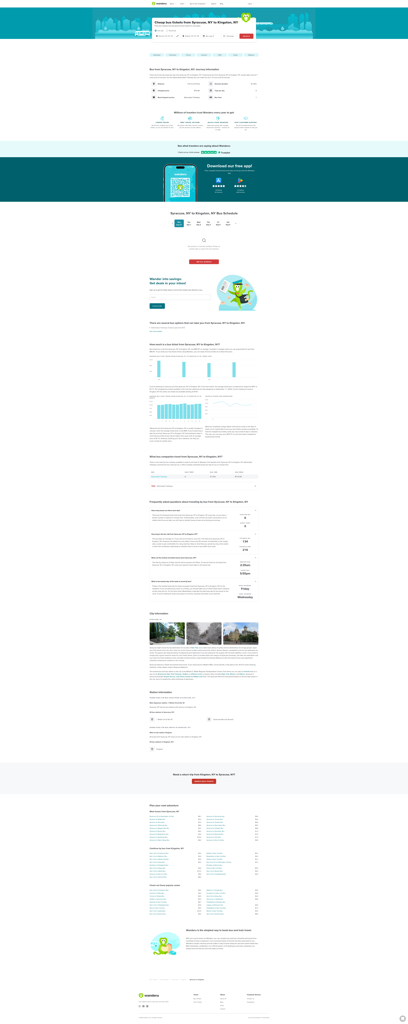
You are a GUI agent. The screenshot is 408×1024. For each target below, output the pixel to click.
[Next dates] (236, 223)
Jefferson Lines (196, 674)
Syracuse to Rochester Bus (216, 831)
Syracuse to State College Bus (159, 840)
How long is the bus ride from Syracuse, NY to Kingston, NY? (174, 534)
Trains (182, 4)
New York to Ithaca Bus (157, 862)
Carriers (204, 55)
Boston (232, 674)
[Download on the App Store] (218, 180)
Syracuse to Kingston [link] (197, 979)
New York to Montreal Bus (158, 877)
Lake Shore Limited (183, 676)
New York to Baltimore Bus (158, 856)
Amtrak (247, 671)
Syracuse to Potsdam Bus (215, 828)
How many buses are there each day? (165, 510)
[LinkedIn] (147, 1006)
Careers (222, 1009)
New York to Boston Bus (215, 871)
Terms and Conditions (254, 1017)
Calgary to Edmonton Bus (215, 905)
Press (222, 1005)
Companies (250, 1002)
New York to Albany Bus (158, 868)
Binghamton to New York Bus (216, 856)
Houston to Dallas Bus (157, 893)
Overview (172, 55)
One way (160, 31)
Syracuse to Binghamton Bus (159, 834)
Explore (213, 4)
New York (194, 648)
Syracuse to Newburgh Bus (159, 837)
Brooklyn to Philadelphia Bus (159, 865)
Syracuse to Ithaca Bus (157, 822)
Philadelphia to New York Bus (216, 908)
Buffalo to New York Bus (215, 853)
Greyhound (162, 674)
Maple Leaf (198, 676)
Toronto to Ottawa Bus (157, 896)
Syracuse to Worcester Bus (216, 816)
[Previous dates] (172, 223)
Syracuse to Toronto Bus (215, 819)
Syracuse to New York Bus (215, 840)
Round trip (172, 31)
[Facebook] (143, 1006)
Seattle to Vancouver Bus (158, 899)
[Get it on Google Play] (240, 180)
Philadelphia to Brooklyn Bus (216, 902)
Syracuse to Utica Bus (214, 837)
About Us (223, 998)
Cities (235, 55)
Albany (242, 674)
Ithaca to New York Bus (214, 868)
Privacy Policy (265, 1017)
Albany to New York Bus (214, 859)
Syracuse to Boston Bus (157, 831)
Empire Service (169, 676)
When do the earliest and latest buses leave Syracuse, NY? (173, 558)
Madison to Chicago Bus (214, 890)
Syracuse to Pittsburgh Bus (158, 825)
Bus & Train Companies (197, 4)
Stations (251, 55)
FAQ (219, 55)
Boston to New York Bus (215, 911)
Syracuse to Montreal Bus (215, 834)
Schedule (156, 55)
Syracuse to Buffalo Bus (157, 819)
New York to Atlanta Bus (158, 871)
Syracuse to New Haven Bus (216, 825)
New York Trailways (174, 674)
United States (164, 979)
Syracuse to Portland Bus (215, 822)
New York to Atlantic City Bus (159, 859)
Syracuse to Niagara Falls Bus (159, 828)
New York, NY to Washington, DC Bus (219, 862)
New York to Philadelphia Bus (216, 874)
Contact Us (250, 998)
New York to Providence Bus (159, 853)
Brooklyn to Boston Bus (214, 865)
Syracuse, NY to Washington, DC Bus (162, 816)
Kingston (184, 979)
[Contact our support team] (403, 1019)
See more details (156, 331)
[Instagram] (140, 1006)
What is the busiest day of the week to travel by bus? (171, 581)
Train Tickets (197, 1002)
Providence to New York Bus (216, 893)
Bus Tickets (153, 979)
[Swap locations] (177, 36)
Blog (221, 4)
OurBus (185, 674)
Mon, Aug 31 (210, 36)
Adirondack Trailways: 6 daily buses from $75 (168, 328)
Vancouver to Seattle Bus (215, 899)
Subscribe (157, 306)
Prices (188, 55)
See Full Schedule (204, 262)
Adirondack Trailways (159, 477)
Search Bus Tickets (204, 781)
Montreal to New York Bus (158, 902)
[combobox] (164, 36)
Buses (172, 4)
